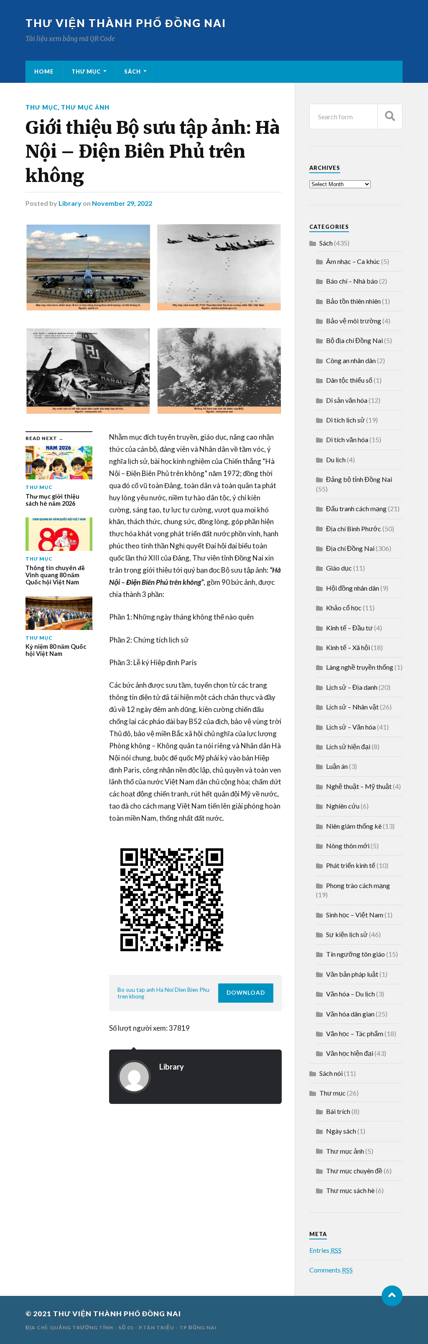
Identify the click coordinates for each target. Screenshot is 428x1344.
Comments (331, 1270)
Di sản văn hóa (346, 400)
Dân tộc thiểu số (349, 380)
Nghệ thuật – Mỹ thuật (359, 786)
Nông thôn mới (347, 846)
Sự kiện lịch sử (347, 934)
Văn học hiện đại (349, 1053)
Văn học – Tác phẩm (354, 1033)
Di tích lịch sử (345, 420)
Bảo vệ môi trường (353, 321)
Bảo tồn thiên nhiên (353, 301)
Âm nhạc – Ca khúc (353, 261)
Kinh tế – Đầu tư (349, 628)
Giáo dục (339, 568)
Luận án (337, 766)
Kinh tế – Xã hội (348, 647)
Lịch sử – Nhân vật (352, 707)
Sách (132, 71)
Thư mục (86, 71)
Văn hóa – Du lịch (350, 994)
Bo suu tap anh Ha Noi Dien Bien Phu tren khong (163, 993)
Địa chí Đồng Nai (350, 548)
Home (44, 71)
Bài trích (338, 1111)
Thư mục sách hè (350, 1190)
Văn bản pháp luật (352, 974)
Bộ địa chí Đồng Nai (354, 340)
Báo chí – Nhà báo (352, 281)
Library (70, 203)
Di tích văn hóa (347, 439)
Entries (325, 1250)
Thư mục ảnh (85, 107)
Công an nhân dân (351, 360)
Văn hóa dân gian (350, 1014)
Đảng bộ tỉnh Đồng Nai (359, 479)
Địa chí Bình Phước (353, 528)
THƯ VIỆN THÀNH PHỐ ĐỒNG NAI (125, 23)
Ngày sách (341, 1131)
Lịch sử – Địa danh (351, 687)
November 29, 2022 (122, 203)
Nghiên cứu (342, 806)
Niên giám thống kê (354, 826)
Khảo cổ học (344, 608)
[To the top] (392, 1295)
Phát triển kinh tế (350, 865)
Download (246, 992)
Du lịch (336, 459)
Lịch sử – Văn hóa (351, 727)
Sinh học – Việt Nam (354, 915)
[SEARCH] (390, 116)
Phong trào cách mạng (358, 885)
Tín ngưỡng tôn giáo (355, 954)
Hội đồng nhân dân (352, 588)
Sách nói (331, 1073)
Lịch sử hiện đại (348, 746)
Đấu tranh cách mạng (356, 508)
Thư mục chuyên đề (354, 1171)
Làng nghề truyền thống (359, 667)
